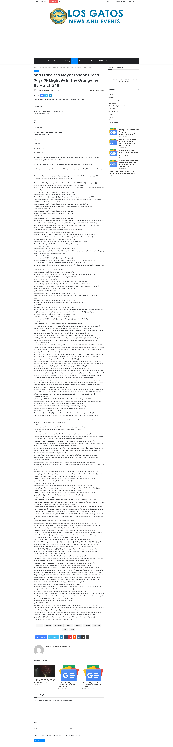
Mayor (87, 625)
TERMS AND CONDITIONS (120, 1)
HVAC (101, 61)
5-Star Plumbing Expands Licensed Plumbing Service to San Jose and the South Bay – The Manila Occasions (89, 1)
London (69, 625)
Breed (48, 625)
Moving (74, 61)
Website (72, 729)
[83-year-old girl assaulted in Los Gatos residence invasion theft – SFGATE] (93, 673)
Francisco (58, 625)
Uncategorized (113, 122)
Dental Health (113, 103)
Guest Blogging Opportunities (117, 106)
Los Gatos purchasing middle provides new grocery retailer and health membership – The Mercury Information (129, 132)
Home (49, 61)
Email (36, 729)
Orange (97, 625)
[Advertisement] (86, 42)
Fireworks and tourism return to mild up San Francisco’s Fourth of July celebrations (44, 680)
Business (111, 97)
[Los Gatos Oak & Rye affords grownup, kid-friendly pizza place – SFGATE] (69, 673)
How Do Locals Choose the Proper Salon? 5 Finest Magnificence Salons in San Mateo (122, 172)
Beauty (111, 94)
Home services (58, 61)
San (65, 629)
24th (40, 625)
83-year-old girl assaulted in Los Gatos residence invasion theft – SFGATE (93, 684)
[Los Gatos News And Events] (86, 16)
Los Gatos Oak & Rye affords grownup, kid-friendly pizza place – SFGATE (67, 684)
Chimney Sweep (83, 61)
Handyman (94, 61)
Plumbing (67, 61)
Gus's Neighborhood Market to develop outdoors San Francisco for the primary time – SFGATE (128, 163)
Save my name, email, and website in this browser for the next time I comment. (58, 735)
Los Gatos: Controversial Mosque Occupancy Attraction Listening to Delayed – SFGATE (127, 142)
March (78, 625)
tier (73, 629)
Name (36, 722)
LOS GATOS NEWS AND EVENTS (45, 90)
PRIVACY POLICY (133, 1)
